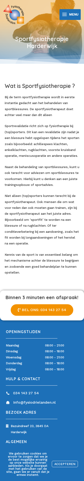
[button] (42, 310)
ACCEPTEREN (64, 464)
